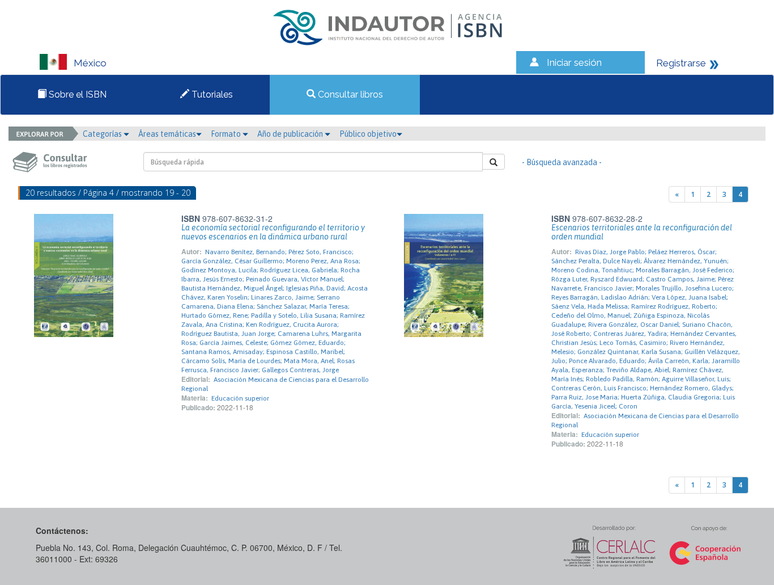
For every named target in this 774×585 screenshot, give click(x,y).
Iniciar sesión (574, 62)
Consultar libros (349, 94)
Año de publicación (291, 133)
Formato (227, 133)
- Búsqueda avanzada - (562, 162)
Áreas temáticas (167, 133)
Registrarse (681, 63)
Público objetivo (368, 133)
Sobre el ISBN (76, 94)
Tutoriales (211, 94)
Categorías (103, 133)
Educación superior (240, 398)
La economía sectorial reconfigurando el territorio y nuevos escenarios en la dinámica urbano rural (273, 232)
